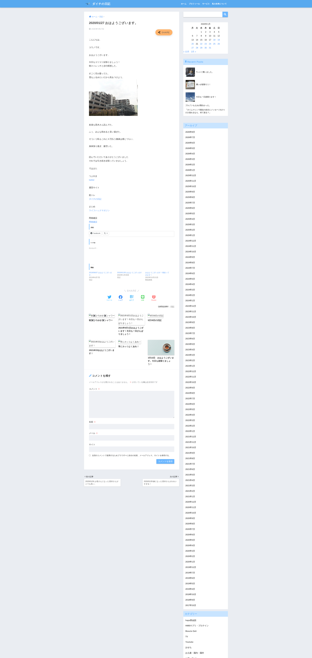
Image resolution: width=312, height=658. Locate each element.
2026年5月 (190, 148)
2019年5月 (190, 584)
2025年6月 (190, 208)
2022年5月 (190, 409)
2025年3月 (190, 224)
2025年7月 (190, 203)
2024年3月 (190, 290)
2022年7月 (190, 399)
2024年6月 (190, 273)
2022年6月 (190, 404)
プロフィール (194, 4)
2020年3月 (190, 551)
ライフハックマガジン (99, 210)
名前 (92, 422)
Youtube (189, 642)
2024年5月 (190, 279)
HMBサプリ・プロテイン (197, 626)
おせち (188, 647)
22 (201, 44)
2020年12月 (190, 502)
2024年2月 (190, 295)
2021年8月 (190, 458)
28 (197, 48)
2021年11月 (190, 442)
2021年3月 (190, 486)
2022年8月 (190, 393)
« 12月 (186, 52)
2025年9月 (190, 192)
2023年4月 (190, 350)
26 (219, 44)
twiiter (91, 180)
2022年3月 (190, 420)
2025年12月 (190, 175)
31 (210, 48)
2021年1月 (190, 497)
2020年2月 (190, 556)
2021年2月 (190, 491)
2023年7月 (190, 333)
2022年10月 (190, 382)
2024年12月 (190, 241)
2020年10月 (190, 513)
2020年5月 (190, 540)
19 (219, 40)
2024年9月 (190, 257)
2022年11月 (190, 377)
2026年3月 (190, 159)
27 (192, 48)
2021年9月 (190, 453)
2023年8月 (190, 328)
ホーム (183, 4)
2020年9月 (190, 518)
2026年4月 (190, 154)
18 (214, 40)
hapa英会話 (190, 620)
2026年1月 (190, 170)
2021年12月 (190, 437)
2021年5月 (190, 475)
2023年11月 (190, 311)
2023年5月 (190, 344)
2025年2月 (190, 230)
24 (210, 44)
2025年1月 (190, 235)
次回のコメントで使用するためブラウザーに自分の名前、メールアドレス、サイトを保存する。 (131, 455)
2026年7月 (190, 137)
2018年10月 (190, 594)
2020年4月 (190, 545)
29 (201, 48)
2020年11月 (190, 507)
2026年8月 (190, 132)
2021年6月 (190, 469)
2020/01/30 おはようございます (129, 272)
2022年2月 (190, 426)
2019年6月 (190, 578)
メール (93, 433)
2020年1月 (190, 562)
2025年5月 (190, 214)
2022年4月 (190, 415)
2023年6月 (190, 339)
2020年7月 (190, 529)
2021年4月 (190, 480)
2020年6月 (190, 535)
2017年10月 (190, 605)
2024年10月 (190, 252)
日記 (172, 306)
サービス (206, 4)
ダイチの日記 (101, 3)
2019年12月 (190, 567)
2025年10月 (190, 186)
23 (206, 44)
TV (186, 637)
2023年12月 (190, 306)
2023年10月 (190, 317)
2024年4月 (190, 284)
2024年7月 (190, 268)
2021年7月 (190, 464)
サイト (92, 444)
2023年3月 (190, 355)
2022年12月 (190, 371)
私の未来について (219, 4)
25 (214, 44)
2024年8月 (190, 262)
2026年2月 (190, 165)
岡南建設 (93, 222)
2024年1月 (190, 301)
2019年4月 (190, 589)
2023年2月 (190, 360)
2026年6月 (190, 143)
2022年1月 (190, 431)
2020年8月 (190, 524)
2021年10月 (190, 447)
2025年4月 (190, 219)
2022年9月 (190, 388)
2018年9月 (190, 600)
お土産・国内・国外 (194, 653)
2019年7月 (190, 573)
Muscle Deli (191, 631)
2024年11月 (190, 246)
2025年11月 (190, 181)
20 (192, 44)
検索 (225, 14)
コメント (94, 389)
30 (206, 48)
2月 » (193, 52)
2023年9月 (190, 322)
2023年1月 (190, 366)
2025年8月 (190, 197)
